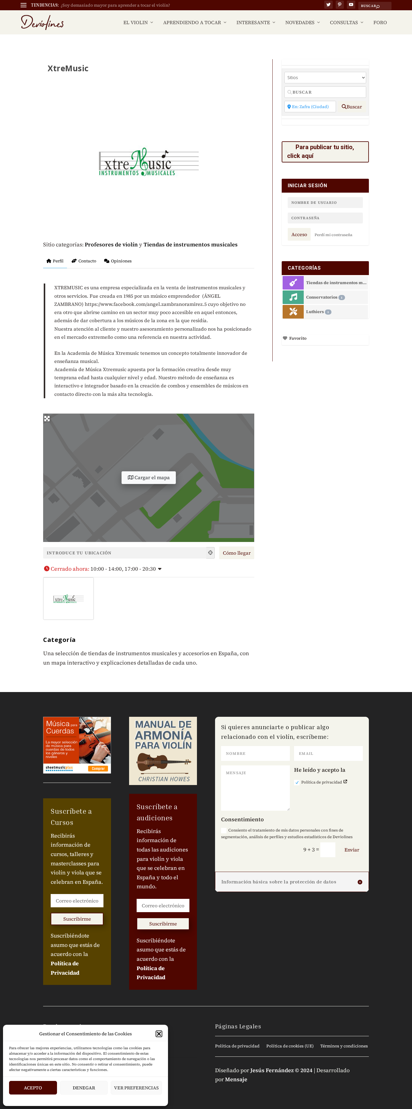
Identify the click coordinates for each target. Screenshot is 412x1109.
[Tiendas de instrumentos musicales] (293, 283)
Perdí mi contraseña (333, 234)
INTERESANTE (253, 23)
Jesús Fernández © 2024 (281, 1070)
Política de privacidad (322, 782)
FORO (380, 23)
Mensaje (236, 1079)
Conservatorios (324, 297)
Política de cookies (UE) (290, 1046)
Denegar (84, 1088)
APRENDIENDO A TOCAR (192, 23)
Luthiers (317, 312)
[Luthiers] (293, 312)
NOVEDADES (300, 23)
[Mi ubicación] (210, 553)
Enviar (351, 849)
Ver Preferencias (136, 1088)
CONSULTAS (344, 23)
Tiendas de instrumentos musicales (191, 244)
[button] (159, 1034)
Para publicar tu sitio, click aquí (320, 151)
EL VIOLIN (135, 23)
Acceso (299, 234)
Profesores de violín (111, 244)
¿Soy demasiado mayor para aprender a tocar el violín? (115, 5)
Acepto (33, 1088)
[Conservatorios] (293, 297)
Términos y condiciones (344, 1046)
